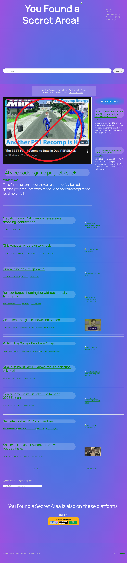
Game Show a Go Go (11, 327)
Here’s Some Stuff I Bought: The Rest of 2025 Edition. (31, 395)
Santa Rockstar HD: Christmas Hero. (29, 421)
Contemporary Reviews (13, 253)
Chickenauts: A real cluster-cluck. (27, 245)
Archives (9, 481)
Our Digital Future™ (11, 277)
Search (118, 71)
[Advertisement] (63, 50)
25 (38, 468)
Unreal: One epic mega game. (24, 269)
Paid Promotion (30, 253)
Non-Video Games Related (31, 327)
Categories (25, 481)
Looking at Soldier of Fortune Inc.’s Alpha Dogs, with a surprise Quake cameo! (109, 114)
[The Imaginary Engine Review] (73, 522)
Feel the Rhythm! (10, 429)
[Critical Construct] (63, 522)
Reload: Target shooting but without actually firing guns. (35, 294)
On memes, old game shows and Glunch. (32, 320)
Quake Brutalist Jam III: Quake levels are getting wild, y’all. (37, 368)
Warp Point (67, 519)
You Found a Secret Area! (51, 14)
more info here (76, 92)
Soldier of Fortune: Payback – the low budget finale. (29, 446)
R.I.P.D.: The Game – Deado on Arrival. (29, 343)
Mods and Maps (9, 378)
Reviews (6, 230)
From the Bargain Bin (12, 304)
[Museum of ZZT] (54, 522)
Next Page (91, 468)
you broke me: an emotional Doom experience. (108, 151)
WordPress (121, 553)
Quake (19, 378)
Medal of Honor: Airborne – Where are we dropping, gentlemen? (32, 220)
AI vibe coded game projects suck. (41, 172)
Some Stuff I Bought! (12, 405)
